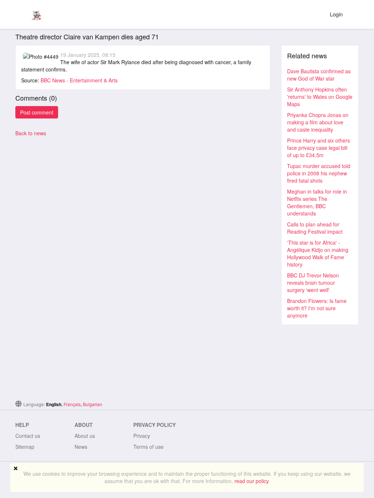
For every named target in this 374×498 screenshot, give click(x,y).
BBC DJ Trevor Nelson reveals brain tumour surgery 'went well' (313, 282)
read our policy (251, 481)
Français (72, 404)
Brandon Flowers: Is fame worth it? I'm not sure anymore (317, 308)
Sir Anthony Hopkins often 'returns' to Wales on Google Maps (319, 97)
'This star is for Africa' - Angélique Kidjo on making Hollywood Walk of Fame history (317, 253)
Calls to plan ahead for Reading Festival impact (315, 228)
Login (336, 14)
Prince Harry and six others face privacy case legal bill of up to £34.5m (318, 148)
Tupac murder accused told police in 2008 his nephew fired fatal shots (318, 173)
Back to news (30, 133)
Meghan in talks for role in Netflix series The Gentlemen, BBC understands (317, 202)
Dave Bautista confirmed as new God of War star (319, 74)
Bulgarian (92, 404)
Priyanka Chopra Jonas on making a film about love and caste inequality (317, 122)
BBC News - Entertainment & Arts (79, 80)
